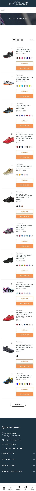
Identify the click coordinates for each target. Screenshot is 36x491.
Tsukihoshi (19, 47)
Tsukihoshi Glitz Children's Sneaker (24, 227)
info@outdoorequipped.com (13, 440)
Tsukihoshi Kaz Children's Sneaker (23, 107)
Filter (33, 40)
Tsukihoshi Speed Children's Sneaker (24, 256)
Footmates (19, 133)
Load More (18, 404)
